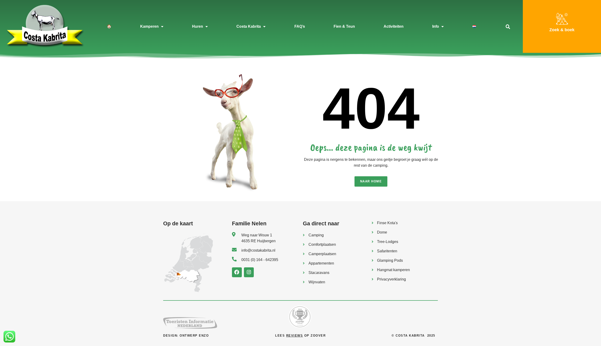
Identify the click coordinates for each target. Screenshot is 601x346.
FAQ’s (299, 26)
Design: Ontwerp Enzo (186, 335)
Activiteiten (394, 26)
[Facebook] (237, 272)
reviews (294, 335)
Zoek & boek (561, 29)
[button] (507, 26)
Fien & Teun (344, 26)
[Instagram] (249, 272)
